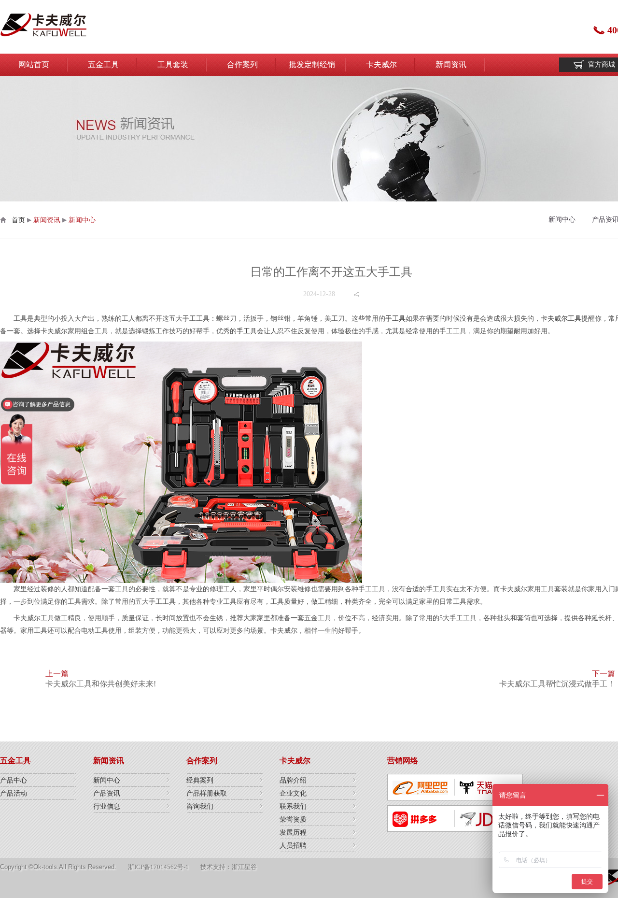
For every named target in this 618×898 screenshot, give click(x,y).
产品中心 (13, 780)
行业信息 (106, 806)
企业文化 (293, 793)
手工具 (395, 318)
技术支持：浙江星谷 (228, 866)
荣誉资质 (293, 819)
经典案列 (199, 780)
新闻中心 (82, 220)
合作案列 (242, 64)
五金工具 (103, 64)
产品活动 (13, 793)
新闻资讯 (450, 64)
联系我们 (293, 806)
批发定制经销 (312, 64)
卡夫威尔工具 (561, 318)
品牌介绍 (293, 780)
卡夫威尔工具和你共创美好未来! (100, 684)
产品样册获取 (206, 793)
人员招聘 (293, 845)
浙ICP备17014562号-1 (158, 866)
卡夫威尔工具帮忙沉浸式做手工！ (557, 684)
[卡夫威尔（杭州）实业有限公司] (43, 27)
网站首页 (33, 64)
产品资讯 (106, 793)
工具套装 (172, 64)
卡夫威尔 (381, 64)
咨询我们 (199, 806)
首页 (18, 220)
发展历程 (293, 832)
